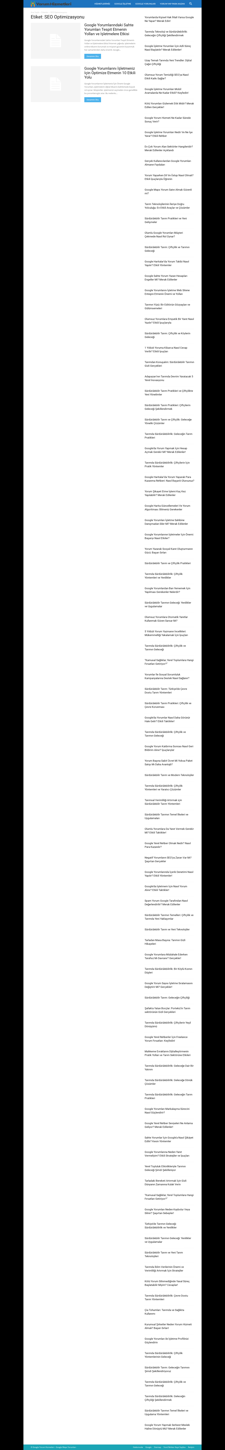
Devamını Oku (93, 56)
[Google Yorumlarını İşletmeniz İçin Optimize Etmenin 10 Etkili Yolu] (55, 84)
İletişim (191, 1447)
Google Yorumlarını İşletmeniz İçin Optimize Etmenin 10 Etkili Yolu (109, 72)
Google (148, 1447)
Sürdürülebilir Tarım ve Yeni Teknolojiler (167, 929)
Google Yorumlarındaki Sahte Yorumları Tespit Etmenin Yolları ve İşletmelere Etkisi (108, 29)
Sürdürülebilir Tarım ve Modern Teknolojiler (169, 775)
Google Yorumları (145, 4)
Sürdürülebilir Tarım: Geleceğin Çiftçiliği (167, 997)
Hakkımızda (138, 1447)
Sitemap (157, 1447)
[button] (190, 4)
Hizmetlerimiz (102, 4)
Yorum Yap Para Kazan (172, 4)
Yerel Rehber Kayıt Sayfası (174, 1447)
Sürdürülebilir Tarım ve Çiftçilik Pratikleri (168, 563)
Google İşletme (122, 4)
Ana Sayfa (35, 12)
